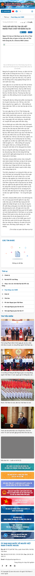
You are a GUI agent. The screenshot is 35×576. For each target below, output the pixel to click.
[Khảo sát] (17, 492)
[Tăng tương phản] (30, 22)
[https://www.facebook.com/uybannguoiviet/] (16, 11)
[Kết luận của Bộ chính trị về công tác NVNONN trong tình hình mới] (17, 467)
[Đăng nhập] (32, 11)
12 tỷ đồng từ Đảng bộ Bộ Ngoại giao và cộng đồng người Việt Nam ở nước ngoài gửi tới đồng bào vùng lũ (17, 374)
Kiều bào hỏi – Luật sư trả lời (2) (11, 460)
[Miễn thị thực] (17, 527)
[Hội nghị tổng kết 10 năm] (17, 484)
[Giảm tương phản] (31, 22)
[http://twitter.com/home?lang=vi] (6, 565)
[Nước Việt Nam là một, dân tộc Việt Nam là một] (17, 390)
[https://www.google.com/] (14, 565)
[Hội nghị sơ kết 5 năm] (17, 475)
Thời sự (6, 17)
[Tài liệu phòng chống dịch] (17, 509)
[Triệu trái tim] (17, 501)
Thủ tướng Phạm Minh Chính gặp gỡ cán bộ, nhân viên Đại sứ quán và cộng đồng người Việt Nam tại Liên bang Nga (16, 344)
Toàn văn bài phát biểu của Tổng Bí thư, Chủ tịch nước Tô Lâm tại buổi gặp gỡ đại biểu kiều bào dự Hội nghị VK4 (16, 432)
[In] (28, 22)
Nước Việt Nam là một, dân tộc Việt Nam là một (16, 403)
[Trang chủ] (17, 4)
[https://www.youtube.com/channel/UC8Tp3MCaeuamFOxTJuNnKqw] (13, 11)
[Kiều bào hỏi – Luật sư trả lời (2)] (17, 447)
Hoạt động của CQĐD (17, 17)
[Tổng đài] (17, 535)
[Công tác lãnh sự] (17, 518)
